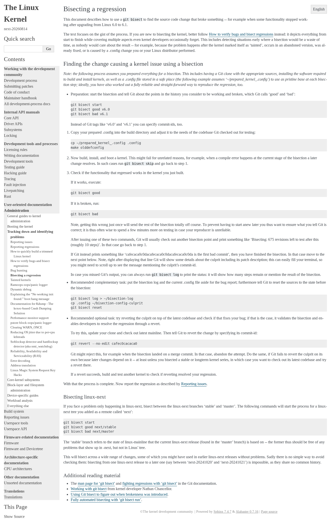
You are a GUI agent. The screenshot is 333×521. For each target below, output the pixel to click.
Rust (7, 196)
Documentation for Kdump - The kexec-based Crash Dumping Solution (31, 308)
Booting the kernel (20, 226)
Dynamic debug (20, 289)
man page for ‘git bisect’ (96, 483)
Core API (11, 118)
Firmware (11, 443)
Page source (269, 511)
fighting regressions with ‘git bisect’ (149, 483)
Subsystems (13, 130)
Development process (20, 80)
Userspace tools (16, 423)
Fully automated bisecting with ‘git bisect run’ (106, 500)
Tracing (10, 179)
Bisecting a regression (25, 275)
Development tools (18, 161)
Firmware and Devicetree (23, 449)
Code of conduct (16, 92)
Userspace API (15, 429)
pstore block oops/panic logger (30, 323)
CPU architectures (18, 469)
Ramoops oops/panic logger (29, 285)
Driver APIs (13, 124)
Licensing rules (15, 150)
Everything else (18, 406)
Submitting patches (18, 86)
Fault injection (15, 185)
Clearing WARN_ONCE (26, 327)
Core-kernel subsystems (23, 380)
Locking (10, 135)
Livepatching (14, 190)
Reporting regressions (24, 247)
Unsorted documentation (23, 483)
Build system (14, 411)
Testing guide (14, 167)
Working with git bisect (89, 489)
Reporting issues (21, 242)
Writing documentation (21, 155)
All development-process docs (27, 104)
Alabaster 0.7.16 (247, 511)
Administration (16, 210)
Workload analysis (19, 400)
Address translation (23, 365)
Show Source (14, 516)
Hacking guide (15, 173)
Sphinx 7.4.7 (222, 511)
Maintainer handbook (20, 98)
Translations (13, 497)
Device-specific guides (22, 395)
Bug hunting (18, 270)
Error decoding (20, 361)
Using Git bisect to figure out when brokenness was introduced (119, 494)
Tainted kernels (20, 280)
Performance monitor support (29, 318)
